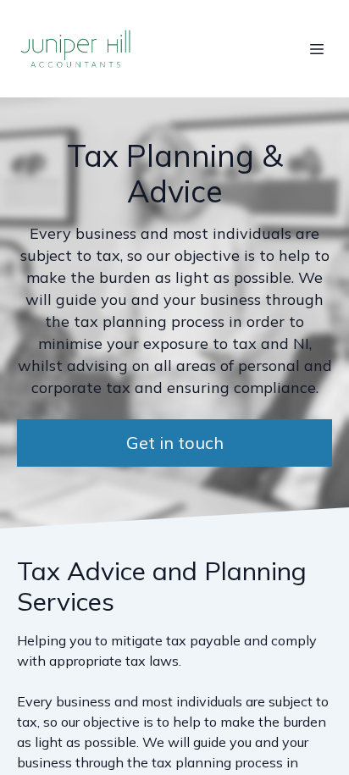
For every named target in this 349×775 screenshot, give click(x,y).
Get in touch (175, 442)
